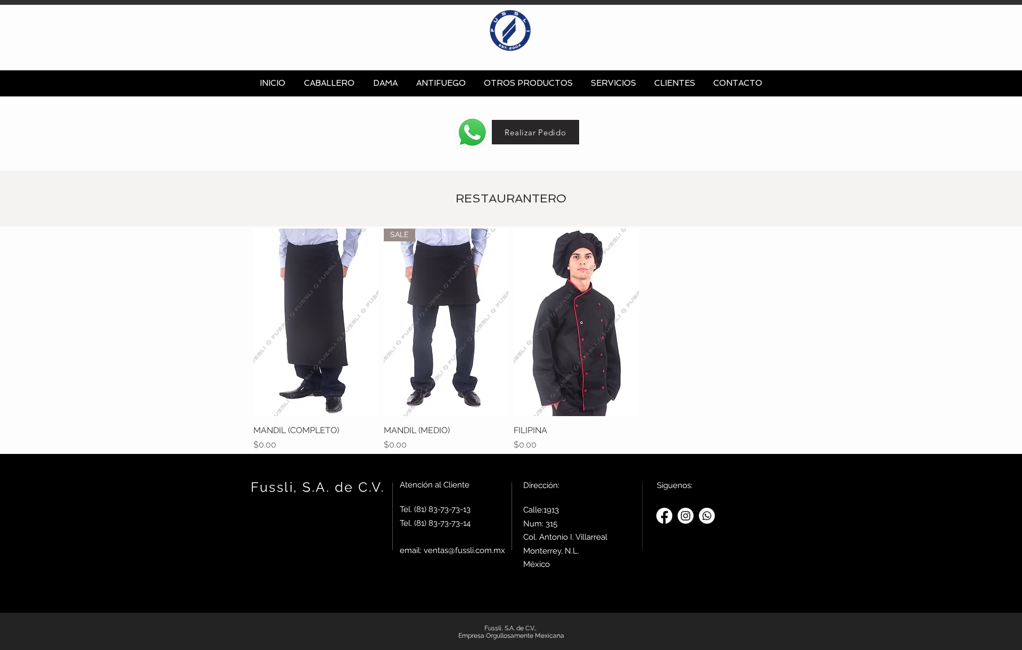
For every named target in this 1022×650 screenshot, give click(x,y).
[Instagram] (686, 516)
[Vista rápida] (315, 322)
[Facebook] (664, 516)
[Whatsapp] (707, 516)
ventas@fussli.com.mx (464, 550)
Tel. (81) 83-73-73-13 (435, 509)
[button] (329, 83)
